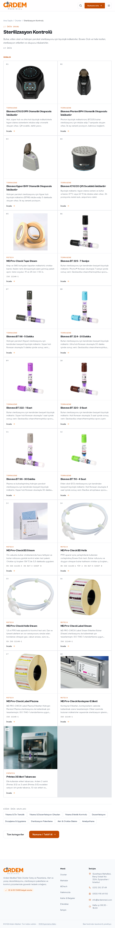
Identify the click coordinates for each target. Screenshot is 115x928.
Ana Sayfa (7, 20)
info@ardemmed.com (102, 900)
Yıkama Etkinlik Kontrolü (76, 814)
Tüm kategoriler (15, 834)
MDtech (63, 886)
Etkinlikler (64, 904)
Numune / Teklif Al (42, 834)
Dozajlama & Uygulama (15, 821)
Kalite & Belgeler (67, 898)
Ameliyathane (88, 821)
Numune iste (93, 5)
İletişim (63, 910)
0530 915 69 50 (100, 893)
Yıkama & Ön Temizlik (14, 814)
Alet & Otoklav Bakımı (67, 821)
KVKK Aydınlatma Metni (47, 924)
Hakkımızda (65, 892)
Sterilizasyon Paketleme (42, 821)
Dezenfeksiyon (98, 814)
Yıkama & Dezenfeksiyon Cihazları (44, 814)
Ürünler (18, 20)
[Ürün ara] (80, 5)
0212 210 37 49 (99, 887)
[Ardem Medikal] (15, 6)
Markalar (64, 880)
